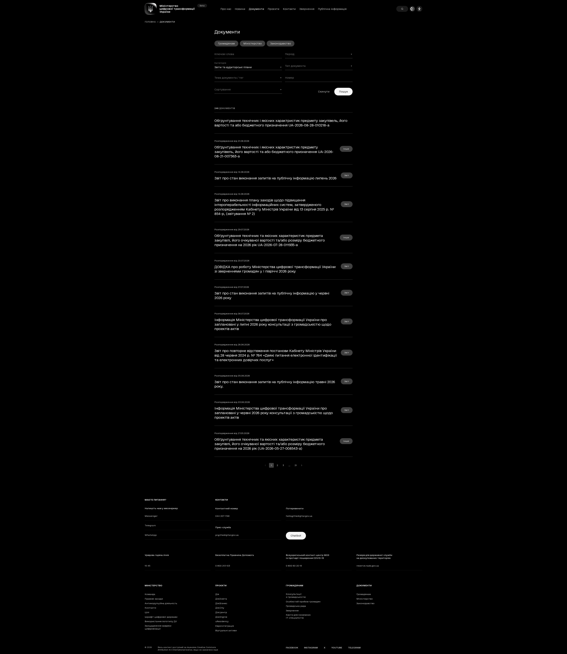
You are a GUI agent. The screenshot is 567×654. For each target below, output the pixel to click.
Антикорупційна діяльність (161, 603)
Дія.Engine (221, 617)
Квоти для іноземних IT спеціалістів (298, 616)
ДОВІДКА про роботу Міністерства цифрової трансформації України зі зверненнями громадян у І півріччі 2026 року (275, 269)
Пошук (343, 91)
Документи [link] (167, 22)
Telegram (150, 525)
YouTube (336, 647)
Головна (150, 22)
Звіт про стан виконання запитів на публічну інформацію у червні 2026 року (271, 295)
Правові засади (154, 598)
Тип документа (294, 64)
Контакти (289, 9)
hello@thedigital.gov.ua (299, 516)
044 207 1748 (222, 516)
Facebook (292, 647)
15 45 (147, 565)
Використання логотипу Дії (161, 621)
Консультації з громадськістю (296, 595)
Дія (217, 594)
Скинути (324, 91)
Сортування (221, 88)
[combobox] (319, 55)
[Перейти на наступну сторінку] (301, 465)
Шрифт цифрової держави (161, 617)
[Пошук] (402, 9)
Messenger (151, 516)
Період (289, 52)
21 (296, 465)
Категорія (220, 63)
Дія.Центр (221, 612)
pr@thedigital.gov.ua (227, 535)
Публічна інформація (332, 9)
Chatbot (296, 535)
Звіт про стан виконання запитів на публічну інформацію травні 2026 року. (274, 384)
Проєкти (273, 9)
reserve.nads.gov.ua (367, 565)
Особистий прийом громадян (303, 601)
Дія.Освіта (221, 598)
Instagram (311, 647)
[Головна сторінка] (152, 9)
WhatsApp (151, 535)
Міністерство (252, 43)
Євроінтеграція (224, 626)
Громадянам (226, 43)
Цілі (147, 612)
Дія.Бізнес (221, 603)
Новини (240, 9)
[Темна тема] (412, 9)
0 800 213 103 (222, 565)
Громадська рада (296, 606)
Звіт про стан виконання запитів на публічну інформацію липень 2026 (275, 178)
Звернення (306, 9)
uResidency (222, 621)
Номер (289, 76)
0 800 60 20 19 (294, 565)
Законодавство (280, 43)
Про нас (225, 9)
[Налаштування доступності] (419, 9)
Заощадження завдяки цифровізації (158, 627)
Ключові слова (223, 52)
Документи (364, 585)
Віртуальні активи (226, 630)
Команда (150, 594)
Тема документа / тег (227, 76)
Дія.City (219, 607)
